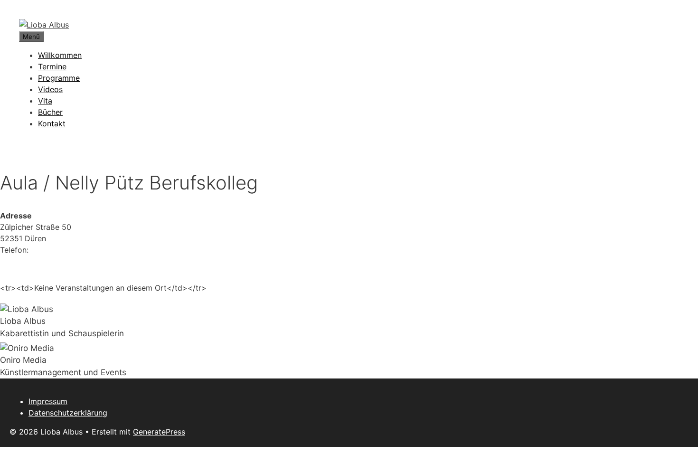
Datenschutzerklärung (67, 412)
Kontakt (52, 123)
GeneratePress (159, 431)
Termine (52, 66)
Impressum (47, 401)
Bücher (50, 112)
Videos (50, 89)
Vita (45, 100)
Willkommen (60, 55)
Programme (59, 78)
